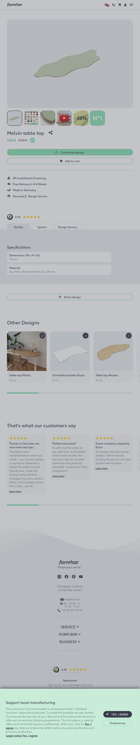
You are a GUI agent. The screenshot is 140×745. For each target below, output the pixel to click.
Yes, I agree (30, 735)
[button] (117, 714)
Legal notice (14, 735)
